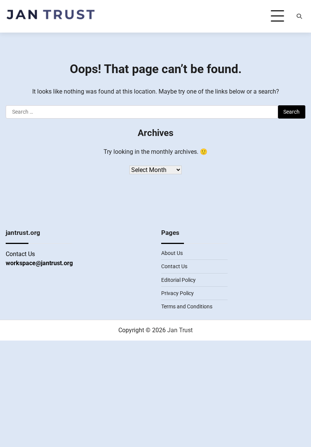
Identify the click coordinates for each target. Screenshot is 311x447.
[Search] (299, 16)
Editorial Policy (178, 280)
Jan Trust (180, 330)
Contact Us (174, 266)
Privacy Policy (177, 293)
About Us (172, 253)
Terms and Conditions (186, 306)
